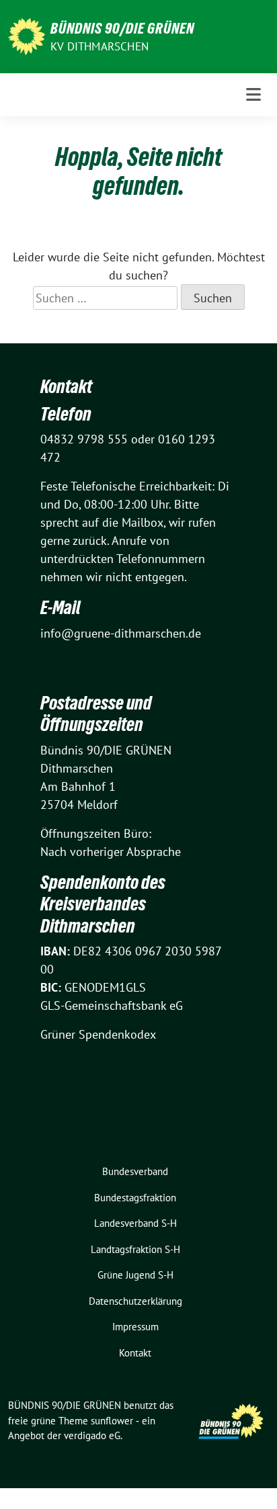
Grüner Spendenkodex (98, 1034)
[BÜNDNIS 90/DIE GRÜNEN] (26, 35)
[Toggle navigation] (253, 94)
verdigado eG (92, 1435)
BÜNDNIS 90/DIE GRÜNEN (122, 28)
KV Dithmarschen (99, 46)
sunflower (112, 1420)
